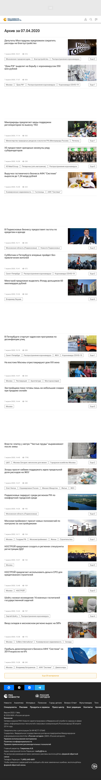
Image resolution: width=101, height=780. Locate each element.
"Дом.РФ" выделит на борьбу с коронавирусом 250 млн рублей (32, 67)
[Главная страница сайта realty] (17, 19)
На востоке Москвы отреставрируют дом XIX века (31, 362)
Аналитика (18, 703)
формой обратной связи (14, 765)
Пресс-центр (58, 707)
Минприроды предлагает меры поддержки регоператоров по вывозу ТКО (27, 123)
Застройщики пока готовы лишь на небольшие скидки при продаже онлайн (34, 389)
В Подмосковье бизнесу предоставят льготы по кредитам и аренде (30, 230)
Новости (7, 703)
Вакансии (8, 718)
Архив (98, 707)
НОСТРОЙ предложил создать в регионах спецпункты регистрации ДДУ (34, 547)
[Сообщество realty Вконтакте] (29, 687)
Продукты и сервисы (40, 707)
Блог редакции (74, 707)
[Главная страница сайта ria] (4, 19)
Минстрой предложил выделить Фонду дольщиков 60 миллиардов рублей (33, 282)
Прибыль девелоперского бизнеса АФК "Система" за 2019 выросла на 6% (33, 650)
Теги (96, 703)
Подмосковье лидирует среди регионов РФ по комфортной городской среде (29, 496)
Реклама (23, 707)
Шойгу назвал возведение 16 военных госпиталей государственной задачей (32, 599)
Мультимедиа (85, 703)
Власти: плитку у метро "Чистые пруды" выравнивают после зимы (33, 445)
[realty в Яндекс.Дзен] (19, 687)
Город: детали (55, 703)
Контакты (88, 707)
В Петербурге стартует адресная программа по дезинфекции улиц (30, 338)
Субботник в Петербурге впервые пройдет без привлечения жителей (29, 256)
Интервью (30, 703)
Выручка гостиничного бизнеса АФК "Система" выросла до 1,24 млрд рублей (30, 174)
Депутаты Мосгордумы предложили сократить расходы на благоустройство (30, 42)
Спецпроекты (10, 707)
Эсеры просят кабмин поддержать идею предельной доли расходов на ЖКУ (33, 471)
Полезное (42, 703)
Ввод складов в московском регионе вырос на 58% (32, 623)
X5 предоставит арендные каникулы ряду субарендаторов (27, 149)
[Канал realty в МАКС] (9, 687)
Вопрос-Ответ (70, 703)
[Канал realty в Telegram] (40, 687)
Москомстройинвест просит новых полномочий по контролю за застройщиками (32, 522)
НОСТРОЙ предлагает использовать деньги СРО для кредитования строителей (33, 573)
